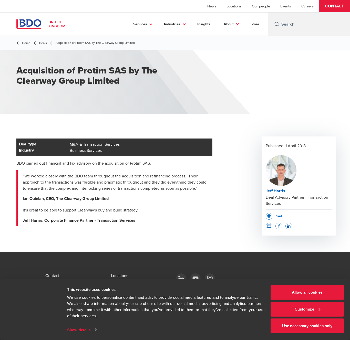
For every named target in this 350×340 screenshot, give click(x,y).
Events (285, 6)
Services (140, 24)
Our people (261, 6)
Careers (307, 6)
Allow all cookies (307, 292)
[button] (334, 6)
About (229, 24)
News (211, 6)
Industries (172, 24)
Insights (203, 24)
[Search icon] (276, 24)
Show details (78, 330)
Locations (234, 6)
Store (255, 24)
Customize (304, 309)
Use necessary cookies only (307, 326)
